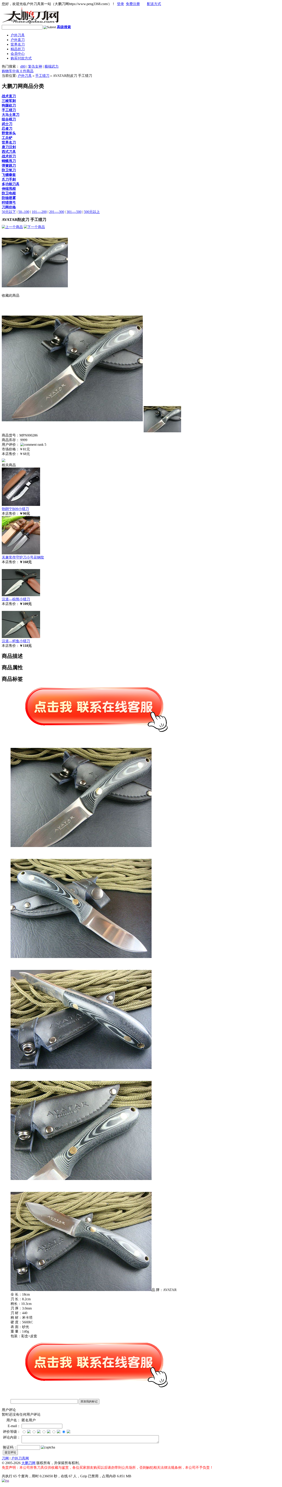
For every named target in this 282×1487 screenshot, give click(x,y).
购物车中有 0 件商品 (17, 71)
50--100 (23, 212)
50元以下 (9, 212)
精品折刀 (18, 49)
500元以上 (92, 212)
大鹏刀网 (28, 1463)
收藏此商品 (10, 295)
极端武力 (52, 66)
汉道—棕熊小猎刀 (16, 599)
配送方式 (154, 4)
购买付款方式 (21, 58)
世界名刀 (18, 44)
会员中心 (18, 53)
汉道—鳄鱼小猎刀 (16, 641)
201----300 (56, 212)
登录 (120, 4)
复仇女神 (35, 66)
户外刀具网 (20, 1458)
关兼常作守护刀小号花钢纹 (23, 557)
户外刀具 (18, 35)
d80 (23, 66)
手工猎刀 (42, 76)
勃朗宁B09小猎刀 (15, 509)
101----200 (39, 212)
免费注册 (133, 4)
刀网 (5, 1458)
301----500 (74, 212)
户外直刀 (18, 40)
